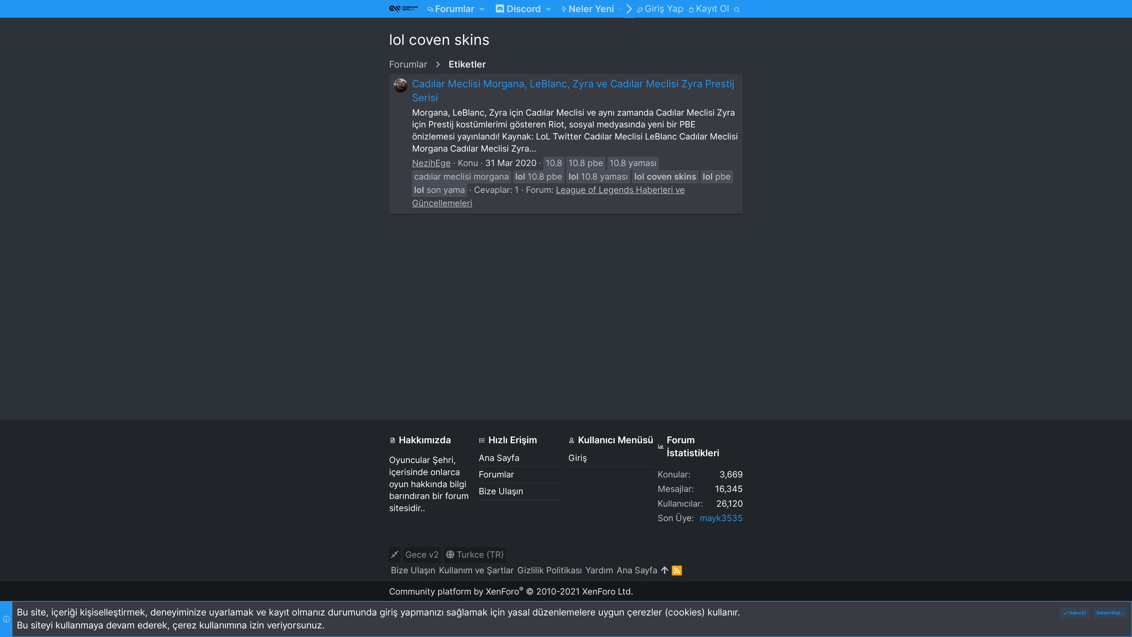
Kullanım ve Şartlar (476, 570)
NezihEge (431, 163)
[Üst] (664, 570)
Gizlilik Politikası (549, 570)
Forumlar (496, 474)
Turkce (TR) (479, 554)
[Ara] (737, 9)
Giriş (577, 458)
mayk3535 (721, 518)
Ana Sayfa (499, 458)
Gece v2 (422, 554)
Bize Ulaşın (501, 491)
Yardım (599, 570)
